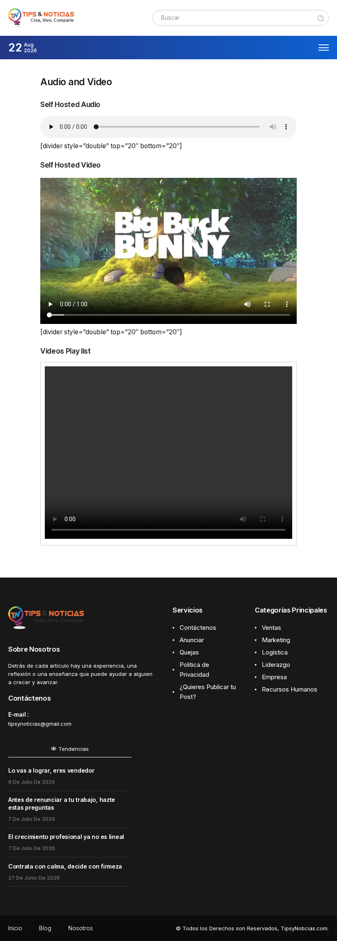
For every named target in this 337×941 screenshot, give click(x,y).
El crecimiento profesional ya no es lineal (66, 836)
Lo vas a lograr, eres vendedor (51, 770)
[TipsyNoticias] (41, 17)
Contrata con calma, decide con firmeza (65, 866)
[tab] (70, 751)
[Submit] (321, 18)
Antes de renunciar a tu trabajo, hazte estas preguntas (61, 803)
